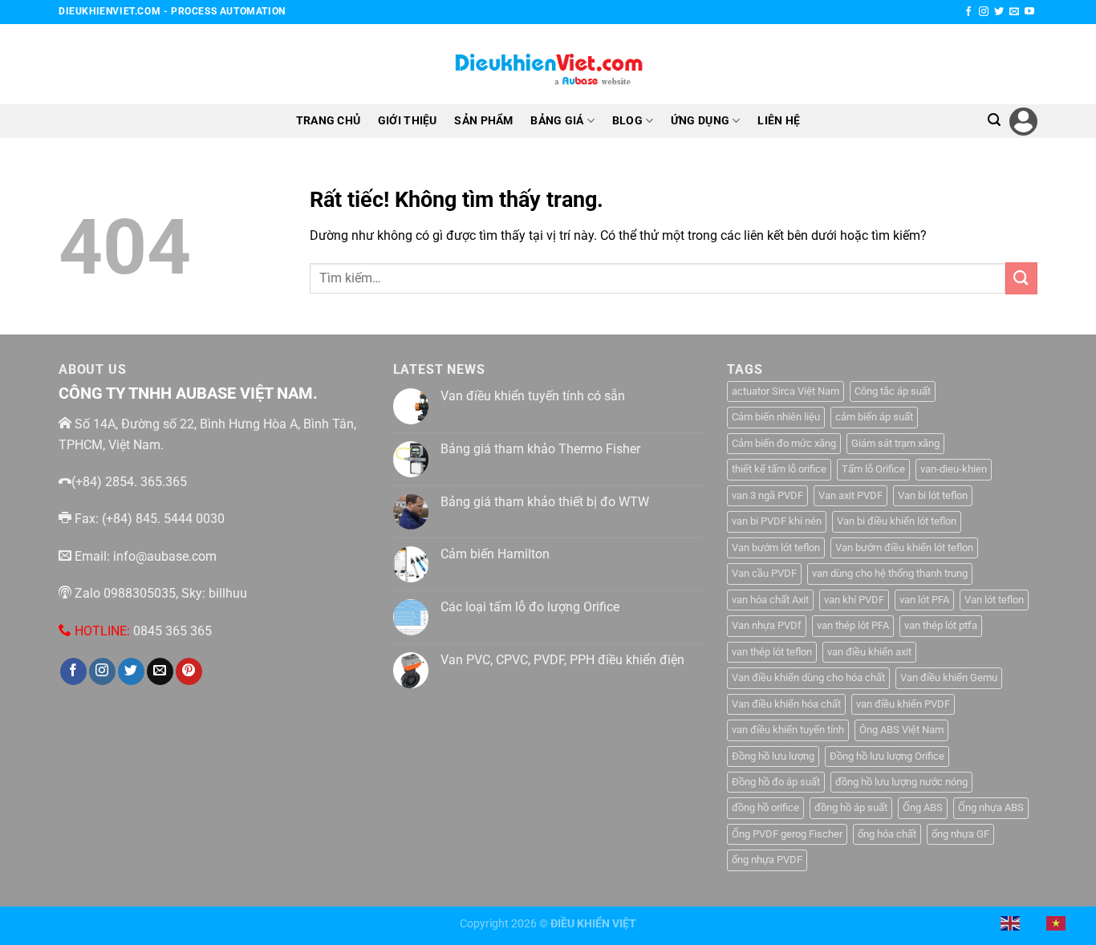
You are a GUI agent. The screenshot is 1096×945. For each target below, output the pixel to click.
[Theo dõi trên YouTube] (1029, 12)
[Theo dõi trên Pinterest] (189, 671)
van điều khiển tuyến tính (788, 730)
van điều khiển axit (869, 652)
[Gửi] (1021, 278)
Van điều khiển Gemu (948, 677)
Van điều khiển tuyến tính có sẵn (532, 396)
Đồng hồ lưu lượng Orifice (887, 756)
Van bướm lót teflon (776, 547)
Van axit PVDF (850, 495)
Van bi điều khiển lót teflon (896, 521)
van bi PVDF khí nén (777, 521)
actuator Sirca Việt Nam (785, 391)
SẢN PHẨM (483, 121)
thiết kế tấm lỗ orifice (779, 469)
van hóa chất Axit (770, 600)
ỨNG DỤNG (700, 121)
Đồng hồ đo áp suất (776, 782)
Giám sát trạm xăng (895, 443)
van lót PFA (924, 600)
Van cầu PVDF (764, 573)
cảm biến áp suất (874, 417)
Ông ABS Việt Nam (901, 730)
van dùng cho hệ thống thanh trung (890, 573)
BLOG (627, 121)
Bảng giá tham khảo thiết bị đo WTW (544, 501)
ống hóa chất (887, 834)
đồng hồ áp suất (850, 807)
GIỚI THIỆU (407, 121)
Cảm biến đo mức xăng (784, 443)
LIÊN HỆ (778, 121)
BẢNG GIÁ (556, 121)
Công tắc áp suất (892, 391)
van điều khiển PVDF (903, 704)
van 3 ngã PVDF (767, 495)
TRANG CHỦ (328, 121)
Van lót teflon (994, 600)
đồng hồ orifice (765, 807)
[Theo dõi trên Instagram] (983, 12)
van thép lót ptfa (940, 625)
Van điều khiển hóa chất (786, 704)
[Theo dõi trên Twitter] (999, 12)
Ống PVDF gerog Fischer (787, 834)
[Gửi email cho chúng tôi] (1014, 12)
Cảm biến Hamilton (495, 554)
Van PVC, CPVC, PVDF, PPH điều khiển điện (562, 659)
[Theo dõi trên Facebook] (968, 12)
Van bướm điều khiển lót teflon (904, 547)
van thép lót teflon (772, 652)
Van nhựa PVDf (767, 625)
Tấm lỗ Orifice (873, 469)
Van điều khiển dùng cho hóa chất (808, 677)
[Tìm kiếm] (994, 120)
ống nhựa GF (960, 834)
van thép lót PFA (853, 625)
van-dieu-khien (953, 469)
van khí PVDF (854, 600)
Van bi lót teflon (933, 495)
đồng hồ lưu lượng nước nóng (901, 782)
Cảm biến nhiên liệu (776, 417)
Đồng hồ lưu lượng (773, 756)
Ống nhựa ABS (991, 807)
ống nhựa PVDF (767, 860)
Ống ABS (923, 807)
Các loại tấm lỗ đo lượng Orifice (529, 606)
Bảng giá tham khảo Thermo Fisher (540, 448)
